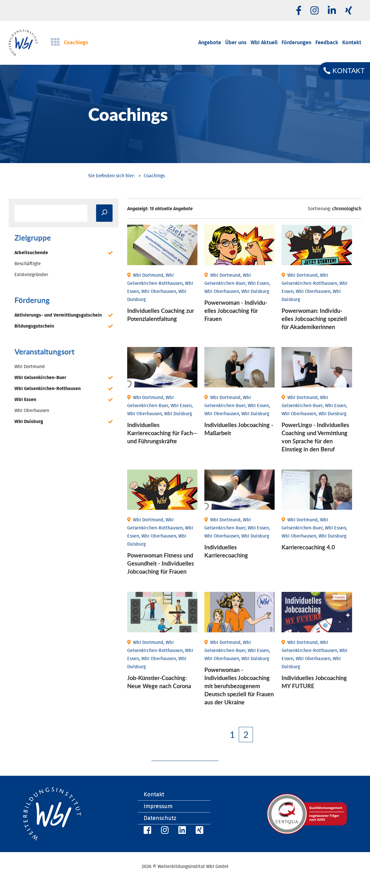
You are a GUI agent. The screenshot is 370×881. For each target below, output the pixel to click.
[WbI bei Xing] (349, 11)
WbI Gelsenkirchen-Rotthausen (47, 388)
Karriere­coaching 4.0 (308, 547)
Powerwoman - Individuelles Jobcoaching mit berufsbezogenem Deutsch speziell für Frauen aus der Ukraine (239, 686)
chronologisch (346, 208)
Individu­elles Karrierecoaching (226, 551)
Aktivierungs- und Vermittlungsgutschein (58, 315)
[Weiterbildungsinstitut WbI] (111, 175)
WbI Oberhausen (31, 410)
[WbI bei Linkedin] (332, 11)
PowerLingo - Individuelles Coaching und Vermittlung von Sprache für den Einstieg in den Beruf (315, 437)
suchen (104, 213)
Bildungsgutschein (34, 326)
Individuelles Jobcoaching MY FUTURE (314, 682)
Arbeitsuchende (31, 252)
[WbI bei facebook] (299, 11)
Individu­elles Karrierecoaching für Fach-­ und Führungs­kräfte (162, 433)
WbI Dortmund (29, 366)
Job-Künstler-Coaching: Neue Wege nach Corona (159, 682)
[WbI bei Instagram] (164, 831)
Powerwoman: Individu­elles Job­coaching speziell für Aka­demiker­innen (314, 318)
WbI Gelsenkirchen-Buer (40, 377)
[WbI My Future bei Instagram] (314, 11)
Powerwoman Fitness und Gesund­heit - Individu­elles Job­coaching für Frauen (160, 563)
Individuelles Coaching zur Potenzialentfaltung (160, 314)
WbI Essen (25, 399)
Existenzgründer (31, 274)
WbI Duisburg (28, 421)
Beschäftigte (27, 263)
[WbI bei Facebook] (146, 831)
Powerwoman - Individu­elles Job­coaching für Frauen (235, 310)
